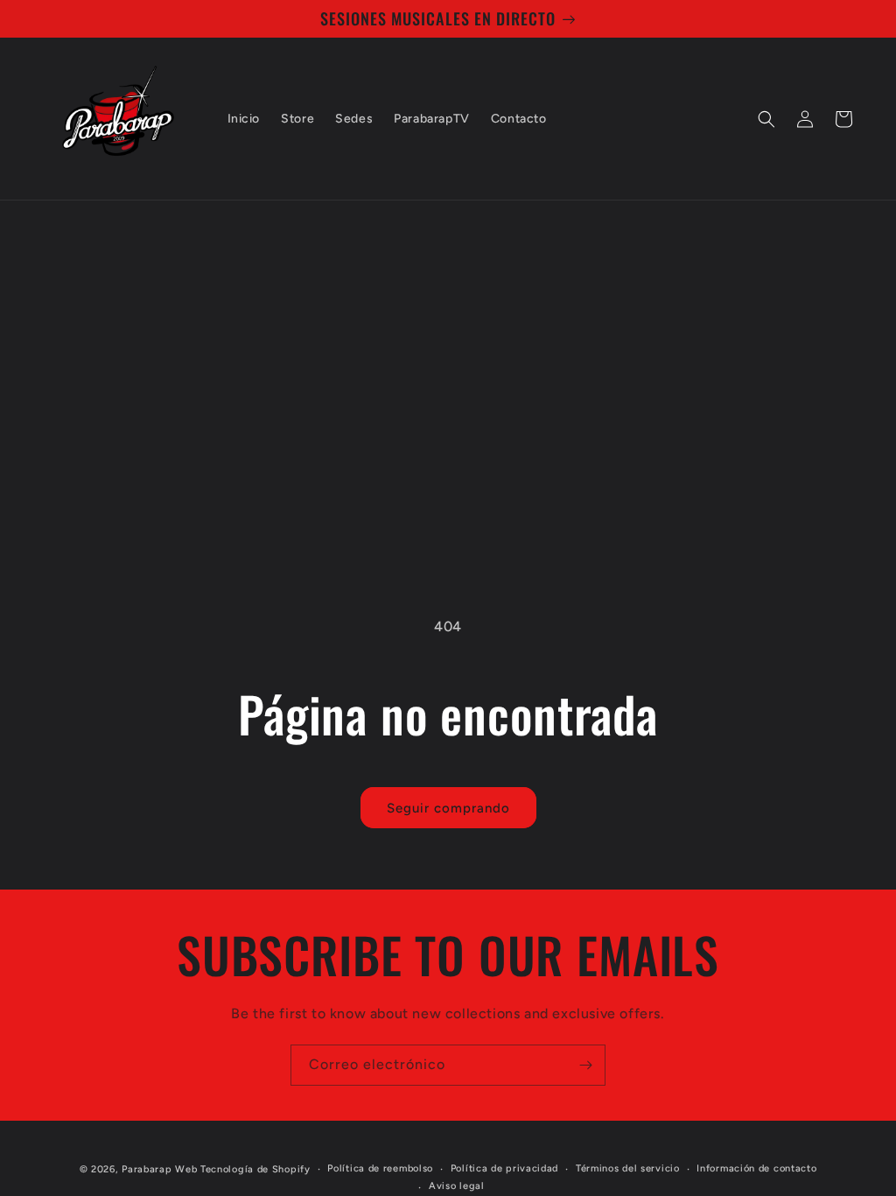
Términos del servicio (628, 1168)
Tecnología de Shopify (255, 1169)
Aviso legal (457, 1186)
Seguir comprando (448, 808)
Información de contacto (756, 1168)
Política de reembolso (380, 1168)
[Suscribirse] (585, 1065)
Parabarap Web (159, 1169)
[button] (766, 119)
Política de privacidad (504, 1168)
